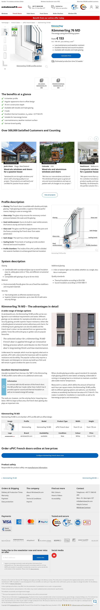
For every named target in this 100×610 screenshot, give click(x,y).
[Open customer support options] (94, 601)
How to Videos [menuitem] (57, 495)
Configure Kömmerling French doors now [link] (50, 455)
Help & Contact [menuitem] (82, 504)
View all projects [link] (49, 195)
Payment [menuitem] (5, 498)
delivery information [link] (15, 583)
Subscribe (40, 557)
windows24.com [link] (14, 605)
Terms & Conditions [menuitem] (34, 498)
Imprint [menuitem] (29, 502)
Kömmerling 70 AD (10, 478)
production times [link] (24, 597)
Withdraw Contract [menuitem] (84, 507)
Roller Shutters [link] (58, 13)
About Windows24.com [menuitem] (35, 492)
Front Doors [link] (44, 13)
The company (33, 488)
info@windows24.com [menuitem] (85, 501)
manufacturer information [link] (37, 467)
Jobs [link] (28, 495)
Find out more (58, 488)
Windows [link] (5, 13)
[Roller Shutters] (64, 13)
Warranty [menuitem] (5, 495)
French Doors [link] (17, 13)
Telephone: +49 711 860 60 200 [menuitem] (86, 493)
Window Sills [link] (72, 13)
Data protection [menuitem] (7, 502)
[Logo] (12, 7)
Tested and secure (60, 516)
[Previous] (90, 139)
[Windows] (8, 13)
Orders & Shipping (10, 488)
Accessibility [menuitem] (56, 498)
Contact (80, 488)
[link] (29, 46)
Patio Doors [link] (31, 13)
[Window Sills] (77, 13)
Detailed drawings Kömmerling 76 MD (58, 86)
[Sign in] (91, 7)
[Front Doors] (49, 13)
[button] (4, 26)
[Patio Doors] (35, 13)
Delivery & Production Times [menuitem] (12, 492)
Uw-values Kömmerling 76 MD (41, 86)
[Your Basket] (96, 7)
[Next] (96, 139)
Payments (6, 516)
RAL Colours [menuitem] (56, 492)
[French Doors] (22, 13)
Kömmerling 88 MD (90, 478)
